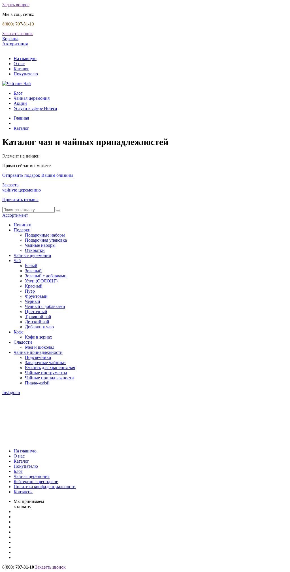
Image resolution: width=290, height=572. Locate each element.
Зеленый (33, 270)
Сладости (23, 342)
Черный (32, 301)
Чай (17, 260)
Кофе (19, 331)
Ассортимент (15, 215)
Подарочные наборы (45, 235)
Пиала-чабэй (37, 382)
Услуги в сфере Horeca (35, 108)
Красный (33, 286)
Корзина (10, 38)
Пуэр (30, 291)
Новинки (22, 224)
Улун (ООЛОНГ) (41, 280)
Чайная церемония (32, 98)
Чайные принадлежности (38, 352)
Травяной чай (38, 316)
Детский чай (37, 321)
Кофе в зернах (38, 337)
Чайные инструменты (46, 372)
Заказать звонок (17, 33)
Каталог (21, 68)
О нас (19, 63)
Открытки (35, 250)
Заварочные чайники (45, 362)
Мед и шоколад (39, 347)
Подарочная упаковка (46, 240)
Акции (20, 103)
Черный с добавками (45, 306)
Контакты (23, 491)
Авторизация (15, 43)
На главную (25, 58)
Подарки (22, 229)
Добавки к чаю (39, 326)
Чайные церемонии (32, 255)
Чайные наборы (40, 245)
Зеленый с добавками (46, 275)
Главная (21, 118)
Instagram (11, 392)
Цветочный (36, 311)
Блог (18, 93)
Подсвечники (38, 357)
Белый (31, 265)
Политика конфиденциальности (45, 486)
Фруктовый (36, 296)
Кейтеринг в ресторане (36, 481)
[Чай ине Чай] (16, 83)
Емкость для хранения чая (50, 367)
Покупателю (26, 73)
